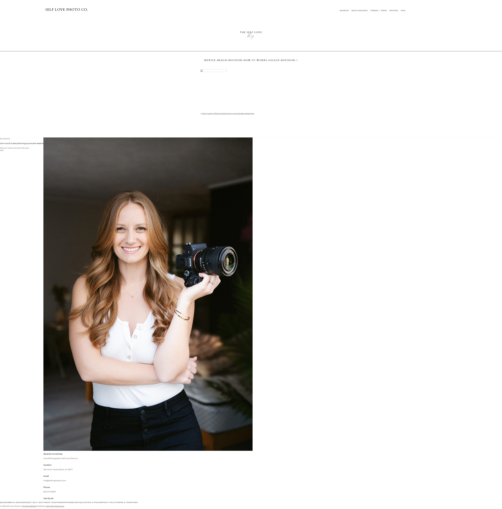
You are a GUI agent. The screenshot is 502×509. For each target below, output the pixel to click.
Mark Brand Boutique (55, 506)
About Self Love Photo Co (39, 502)
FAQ (79, 502)
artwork (58, 502)
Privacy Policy (109, 502)
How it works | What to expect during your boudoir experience (228, 113)
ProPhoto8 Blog (29, 506)
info (403, 11)
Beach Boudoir (360, 11)
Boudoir (344, 11)
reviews (394, 11)
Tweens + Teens (378, 11)
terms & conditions (127, 502)
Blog (74, 502)
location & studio (91, 502)
